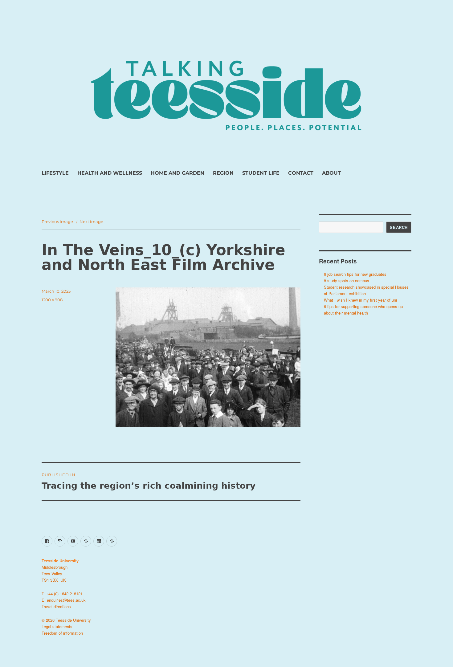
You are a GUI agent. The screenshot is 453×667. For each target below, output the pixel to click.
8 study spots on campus (346, 280)
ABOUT (331, 173)
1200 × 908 (52, 299)
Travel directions (56, 606)
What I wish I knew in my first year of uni (360, 300)
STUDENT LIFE (261, 173)
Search (399, 227)
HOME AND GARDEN (177, 173)
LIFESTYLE (55, 173)
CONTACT (300, 173)
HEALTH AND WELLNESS (109, 173)
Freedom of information (62, 633)
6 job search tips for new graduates (355, 274)
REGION (223, 173)
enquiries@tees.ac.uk (66, 600)
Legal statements (57, 626)
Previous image (57, 221)
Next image (91, 221)
